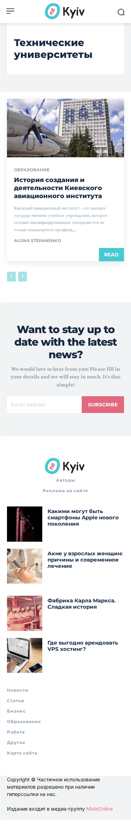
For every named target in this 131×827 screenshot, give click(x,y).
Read (111, 254)
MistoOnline (99, 809)
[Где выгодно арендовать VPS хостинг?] (24, 655)
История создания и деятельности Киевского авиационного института (58, 188)
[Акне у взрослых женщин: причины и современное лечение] (24, 566)
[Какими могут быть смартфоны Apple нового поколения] (24, 524)
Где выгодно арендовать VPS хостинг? (83, 645)
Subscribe (103, 404)
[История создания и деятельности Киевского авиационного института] (65, 128)
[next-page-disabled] (22, 276)
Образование (32, 170)
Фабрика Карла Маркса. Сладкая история (82, 603)
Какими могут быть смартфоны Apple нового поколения (83, 517)
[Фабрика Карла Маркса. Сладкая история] (24, 613)
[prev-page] (11, 276)
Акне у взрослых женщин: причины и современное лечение (85, 559)
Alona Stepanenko (37, 240)
